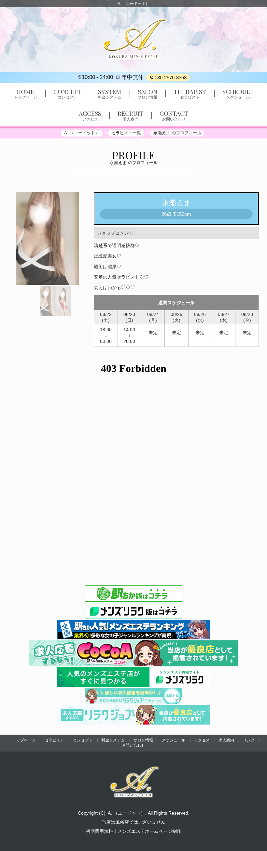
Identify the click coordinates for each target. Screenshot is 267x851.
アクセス (202, 740)
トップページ (24, 740)
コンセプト (82, 740)
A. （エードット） (126, 813)
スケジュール (173, 740)
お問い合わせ (133, 745)
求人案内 (226, 740)
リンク (249, 740)
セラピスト (54, 740)
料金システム (113, 740)
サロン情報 (143, 740)
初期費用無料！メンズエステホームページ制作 (133, 831)
